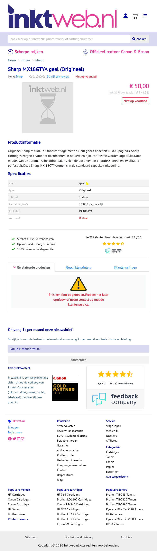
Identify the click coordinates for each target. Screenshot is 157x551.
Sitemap (31, 537)
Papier (110, 467)
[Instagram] (22, 439)
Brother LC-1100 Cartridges (74, 499)
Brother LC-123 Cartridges (73, 514)
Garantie (62, 445)
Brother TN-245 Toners (120, 494)
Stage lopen (113, 426)
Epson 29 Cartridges (70, 524)
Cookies (126, 537)
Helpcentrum (65, 475)
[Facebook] (10, 439)
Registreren (15, 432)
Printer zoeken (17, 519)
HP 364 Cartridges (68, 494)
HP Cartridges (16, 494)
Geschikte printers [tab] (78, 267)
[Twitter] (14, 439)
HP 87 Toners (114, 514)
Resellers (111, 435)
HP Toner (13, 509)
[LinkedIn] (18, 439)
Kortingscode (65, 455)
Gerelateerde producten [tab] (33, 267)
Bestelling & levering (70, 460)
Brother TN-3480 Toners (121, 504)
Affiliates (111, 440)
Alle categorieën (116, 476)
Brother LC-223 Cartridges (73, 519)
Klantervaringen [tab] (125, 267)
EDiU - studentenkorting (72, 435)
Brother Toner (16, 514)
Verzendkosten (66, 426)
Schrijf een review (58, 76)
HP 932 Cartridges (68, 509)
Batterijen (112, 471)
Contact (62, 470)
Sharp (19, 76)
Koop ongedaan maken (71, 465)
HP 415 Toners (115, 524)
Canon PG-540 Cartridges (73, 504)
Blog (60, 480)
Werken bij (112, 431)
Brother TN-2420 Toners (121, 499)
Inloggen (13, 427)
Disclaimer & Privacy (79, 537)
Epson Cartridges (18, 504)
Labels (110, 462)
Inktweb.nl (18, 421)
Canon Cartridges (19, 499)
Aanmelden (78, 360)
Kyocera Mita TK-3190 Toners (124, 519)
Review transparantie (70, 431)
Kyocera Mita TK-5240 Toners (124, 509)
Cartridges (112, 452)
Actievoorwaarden (68, 450)
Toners (110, 457)
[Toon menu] (145, 16)
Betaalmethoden (67, 440)
